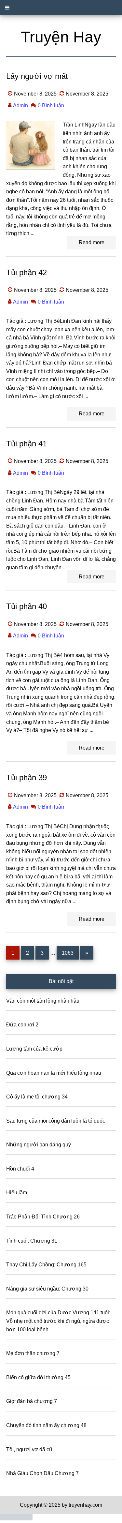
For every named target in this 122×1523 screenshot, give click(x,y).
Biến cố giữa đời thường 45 (38, 1377)
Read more (91, 242)
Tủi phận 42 (26, 272)
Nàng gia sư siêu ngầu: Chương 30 (47, 1289)
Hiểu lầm (16, 1192)
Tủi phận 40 (26, 606)
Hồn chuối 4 (20, 1169)
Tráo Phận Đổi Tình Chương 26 (43, 1216)
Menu (61, 7)
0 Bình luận (51, 105)
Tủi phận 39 (26, 777)
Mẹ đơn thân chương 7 (33, 1353)
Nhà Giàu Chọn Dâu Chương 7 (42, 1473)
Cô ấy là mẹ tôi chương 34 (37, 1096)
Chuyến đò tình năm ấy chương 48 (46, 1425)
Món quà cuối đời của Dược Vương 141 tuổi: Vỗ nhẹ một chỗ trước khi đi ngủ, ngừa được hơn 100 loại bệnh (58, 1321)
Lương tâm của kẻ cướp (34, 1049)
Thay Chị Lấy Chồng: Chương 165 (46, 1264)
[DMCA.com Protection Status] (16, 1518)
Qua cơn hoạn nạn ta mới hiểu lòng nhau (53, 1073)
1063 (67, 953)
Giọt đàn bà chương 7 (31, 1401)
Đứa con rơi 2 (22, 1024)
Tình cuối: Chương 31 (31, 1241)
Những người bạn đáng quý (38, 1144)
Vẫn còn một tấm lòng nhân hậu (42, 1001)
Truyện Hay (61, 37)
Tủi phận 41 (26, 443)
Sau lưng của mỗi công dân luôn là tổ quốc (55, 1121)
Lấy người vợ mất (37, 76)
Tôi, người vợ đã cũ (29, 1449)
